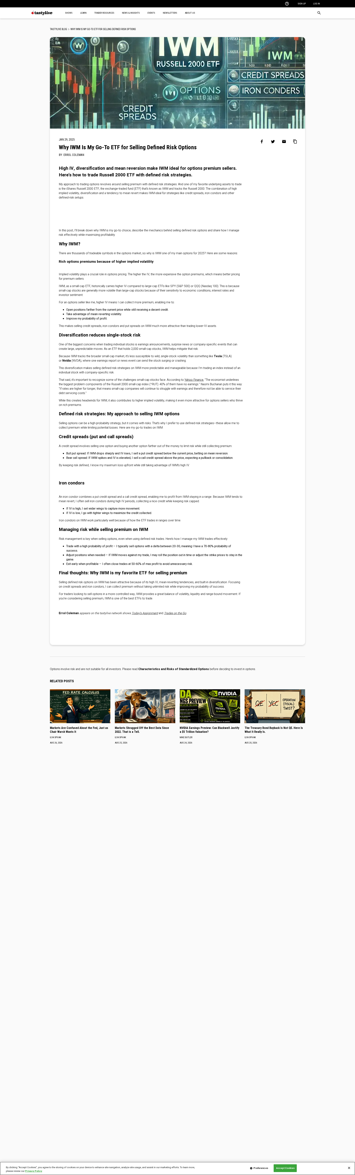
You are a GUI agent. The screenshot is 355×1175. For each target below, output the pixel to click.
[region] (177, 1168)
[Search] (319, 12)
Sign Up (302, 3)
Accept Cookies (285, 1168)
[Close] (349, 1168)
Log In (316, 3)
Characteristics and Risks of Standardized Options (173, 669)
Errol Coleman (73, 155)
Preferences (260, 1168)
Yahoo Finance (194, 380)
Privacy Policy (33, 1171)
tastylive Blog (58, 29)
